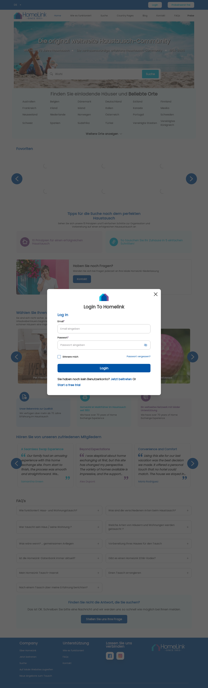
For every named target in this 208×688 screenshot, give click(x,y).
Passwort (63, 337)
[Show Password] (145, 345)
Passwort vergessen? (138, 356)
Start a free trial (69, 385)
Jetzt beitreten (121, 379)
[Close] (156, 294)
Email (61, 321)
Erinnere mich (70, 356)
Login (104, 368)
